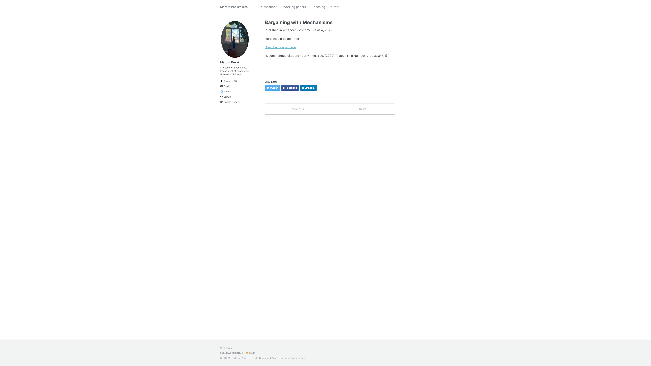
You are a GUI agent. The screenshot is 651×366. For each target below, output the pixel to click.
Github (227, 96)
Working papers (294, 7)
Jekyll (257, 358)
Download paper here (280, 47)
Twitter (227, 91)
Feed (252, 353)
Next (362, 109)
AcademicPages (270, 358)
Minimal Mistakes (296, 358)
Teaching (318, 7)
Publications (268, 7)
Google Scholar (231, 102)
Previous (297, 109)
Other (335, 7)
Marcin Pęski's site (234, 7)
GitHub (238, 353)
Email (226, 86)
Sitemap (226, 348)
